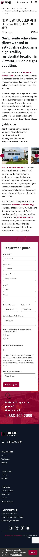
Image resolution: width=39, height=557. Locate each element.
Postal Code (25, 305)
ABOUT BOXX (6, 471)
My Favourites (24, 2)
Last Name (7, 264)
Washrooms (5, 459)
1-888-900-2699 (18, 415)
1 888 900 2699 (13, 442)
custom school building (23, 204)
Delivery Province (9, 305)
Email (5, 285)
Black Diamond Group (9, 513)
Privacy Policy (18, 535)
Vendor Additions (7, 501)
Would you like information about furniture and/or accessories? (17, 330)
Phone (5, 295)
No (8, 339)
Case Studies (23, 8)
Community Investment (10, 521)
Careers (4, 498)
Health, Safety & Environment (12, 517)
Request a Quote (11, 385)
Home (3, 8)
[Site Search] (31, 2)
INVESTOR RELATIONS (9, 510)
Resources (12, 8)
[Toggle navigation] (36, 2)
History (4, 475)
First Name (7, 254)
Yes (8, 335)
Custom (4, 463)
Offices (3, 455)
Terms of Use (9, 535)
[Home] (6, 3)
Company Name (8, 274)
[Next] (37, 156)
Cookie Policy (17, 555)
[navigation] (34, 32)
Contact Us (5, 494)
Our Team (4, 478)
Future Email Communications (13, 345)
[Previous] (2, 156)
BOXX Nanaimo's (25, 217)
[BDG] (9, 433)
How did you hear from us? (12, 371)
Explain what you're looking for (13, 316)
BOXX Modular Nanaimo (12, 167)
